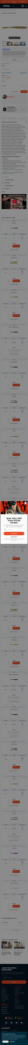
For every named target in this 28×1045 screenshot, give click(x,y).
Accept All (5, 1041)
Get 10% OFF (14, 533)
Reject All (12, 1041)
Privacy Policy (10, 1039)
